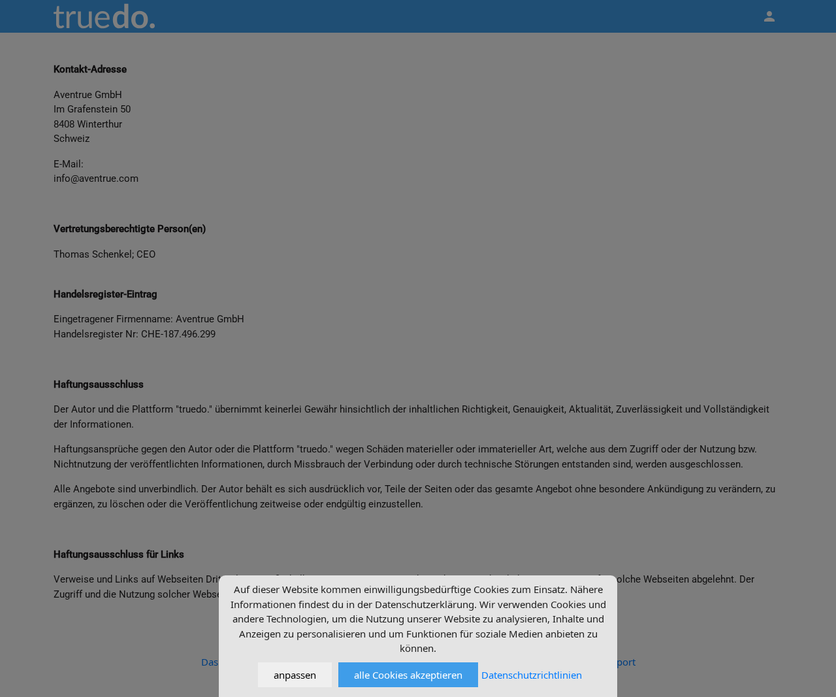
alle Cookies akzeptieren (408, 674)
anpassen (295, 674)
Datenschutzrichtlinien (531, 674)
